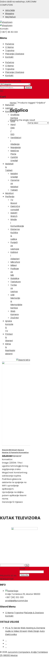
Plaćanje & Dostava (34, 612)
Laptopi (9, 108)
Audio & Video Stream (16, 631)
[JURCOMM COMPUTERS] (6, 22)
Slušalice (14, 278)
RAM (12, 121)
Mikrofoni (15, 262)
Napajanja (15, 147)
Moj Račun (10, 16)
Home (13, 102)
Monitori (9, 193)
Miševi (13, 265)
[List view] (40, 118)
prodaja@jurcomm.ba (16, 600)
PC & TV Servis (12, 627)
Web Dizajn (33, 631)
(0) (1, 90)
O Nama (9, 47)
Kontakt (9, 57)
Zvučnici (14, 317)
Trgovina (9, 50)
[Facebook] (6, 640)
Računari (9, 104)
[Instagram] (6, 643)
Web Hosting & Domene (33, 627)
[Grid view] (36, 118)
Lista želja (10, 10)
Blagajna (9, 13)
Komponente (12, 111)
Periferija (9, 196)
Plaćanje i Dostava (14, 53)
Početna (9, 43)
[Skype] (6, 646)
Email (22, 568)
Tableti (14, 189)
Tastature (15, 281)
